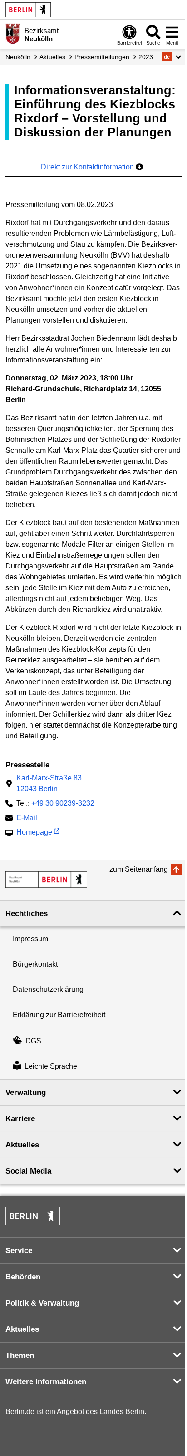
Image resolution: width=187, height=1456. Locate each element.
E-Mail (26, 818)
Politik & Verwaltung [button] (42, 1303)
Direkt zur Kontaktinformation (88, 167)
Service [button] (18, 1250)
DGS (33, 1041)
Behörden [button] (22, 1277)
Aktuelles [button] (22, 1145)
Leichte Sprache (51, 1066)
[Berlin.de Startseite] (28, 9)
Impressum (30, 939)
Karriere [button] (20, 1118)
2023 (145, 57)
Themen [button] (19, 1355)
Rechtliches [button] (26, 913)
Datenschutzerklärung (48, 989)
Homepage (34, 833)
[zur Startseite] (46, 879)
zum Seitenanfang (138, 869)
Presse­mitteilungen (101, 57)
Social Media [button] (28, 1171)
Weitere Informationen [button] (45, 1381)
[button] (172, 56)
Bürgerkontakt (35, 964)
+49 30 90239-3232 (62, 803)
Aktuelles (52, 57)
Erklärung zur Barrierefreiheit (59, 1015)
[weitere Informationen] (12, 33)
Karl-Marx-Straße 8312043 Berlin (49, 783)
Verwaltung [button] (25, 1092)
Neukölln (17, 57)
